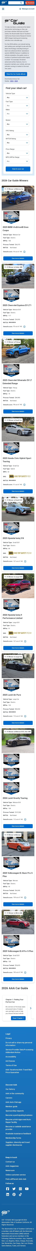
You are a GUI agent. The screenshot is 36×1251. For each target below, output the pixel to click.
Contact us (10, 1162)
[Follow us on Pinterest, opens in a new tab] (14, 1194)
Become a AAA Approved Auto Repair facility (18, 1120)
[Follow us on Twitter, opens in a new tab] (14, 1188)
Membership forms (13, 1138)
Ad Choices (10, 1061)
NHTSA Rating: (11, 139)
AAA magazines (12, 1166)
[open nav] (3, 9)
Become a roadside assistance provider (18, 1127)
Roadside (31, 3)
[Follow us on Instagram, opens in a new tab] (20, 1188)
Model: (8, 120)
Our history (10, 1089)
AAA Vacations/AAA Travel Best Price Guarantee (19, 1071)
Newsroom (10, 1170)
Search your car (18, 169)
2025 (12, 81)
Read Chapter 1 (18, 1018)
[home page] (4, 3)
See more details (18, 258)
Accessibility (11, 1057)
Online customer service (16, 1175)
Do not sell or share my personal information (19, 1043)
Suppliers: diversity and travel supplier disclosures (18, 1143)
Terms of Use (11, 1065)
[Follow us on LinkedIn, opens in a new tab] (8, 1194)
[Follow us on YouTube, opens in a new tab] (27, 1188)
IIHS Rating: (10, 131)
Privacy (9, 1038)
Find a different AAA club (16, 1179)
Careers (9, 1098)
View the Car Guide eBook (15, 74)
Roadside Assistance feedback (18, 1134)
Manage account (28, 9)
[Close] (24, 252)
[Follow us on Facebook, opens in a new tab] (8, 1188)
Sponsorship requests (15, 1111)
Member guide (11, 1106)
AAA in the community (15, 1093)
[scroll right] (30, 1008)
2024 (16, 81)
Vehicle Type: (10, 93)
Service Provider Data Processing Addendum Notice (20, 1051)
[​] (21, 2)
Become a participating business (19, 1115)
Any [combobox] (8, 98)
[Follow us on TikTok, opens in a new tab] (20, 1194)
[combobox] (17, 105)
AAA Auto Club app (13, 1102)
